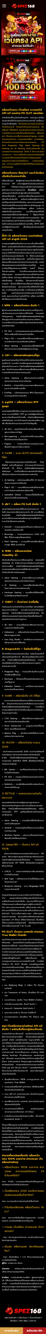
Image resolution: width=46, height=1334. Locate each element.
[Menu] (4, 6)
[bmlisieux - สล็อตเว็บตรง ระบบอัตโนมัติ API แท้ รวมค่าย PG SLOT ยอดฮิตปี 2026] (23, 5)
